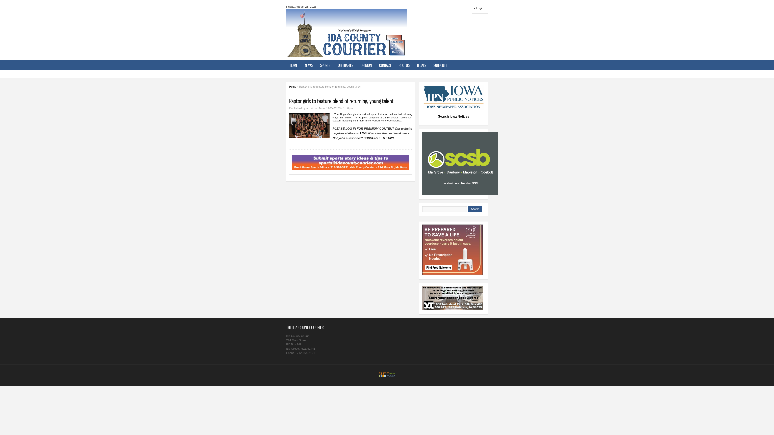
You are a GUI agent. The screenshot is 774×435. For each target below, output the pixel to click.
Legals (421, 65)
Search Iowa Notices (453, 116)
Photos (404, 65)
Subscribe (441, 65)
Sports (325, 65)
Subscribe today (378, 138)
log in (365, 133)
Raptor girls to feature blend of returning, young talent (341, 101)
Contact (385, 65)
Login (479, 8)
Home (294, 65)
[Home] (346, 55)
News (309, 65)
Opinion (366, 65)
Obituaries (345, 65)
